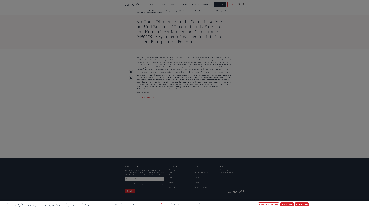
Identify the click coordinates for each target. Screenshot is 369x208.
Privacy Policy (164, 204)
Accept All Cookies (302, 204)
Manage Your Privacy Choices (268, 204)
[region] (184, 204)
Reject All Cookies (287, 204)
